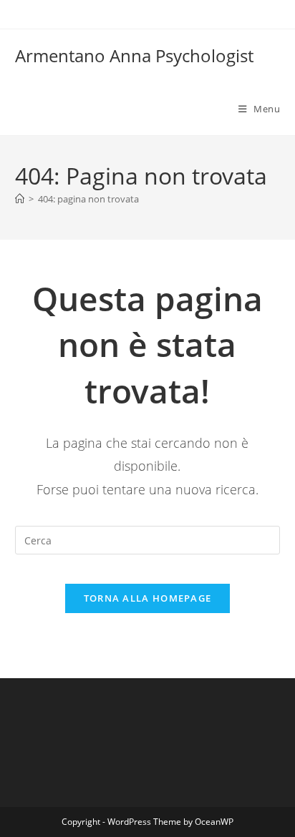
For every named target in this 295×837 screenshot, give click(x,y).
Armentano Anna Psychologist (134, 55)
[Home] (19, 198)
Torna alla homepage (148, 598)
